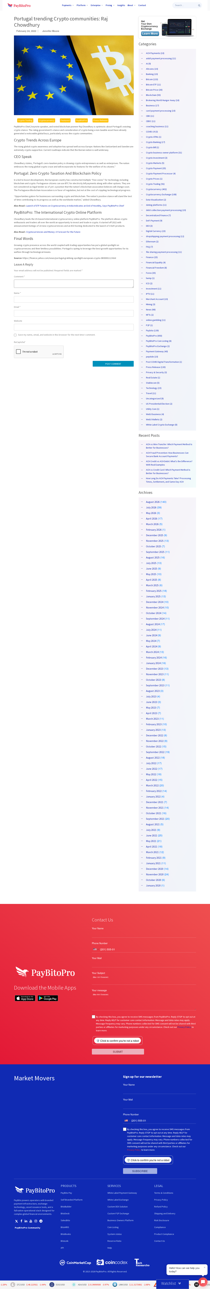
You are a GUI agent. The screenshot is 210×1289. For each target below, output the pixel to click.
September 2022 (155, 752)
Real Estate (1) (153, 377)
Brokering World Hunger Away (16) (162, 100)
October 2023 (153, 679)
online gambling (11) (156, 320)
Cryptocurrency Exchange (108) (161, 194)
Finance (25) (152, 257)
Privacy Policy (184, 1027)
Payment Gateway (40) (157, 351)
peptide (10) (152, 356)
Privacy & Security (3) (156, 372)
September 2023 (155, 685)
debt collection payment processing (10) (166, 210)
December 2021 (154, 802)
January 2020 (153, 885)
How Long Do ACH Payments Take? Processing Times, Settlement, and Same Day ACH (168, 480)
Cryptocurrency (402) (156, 189)
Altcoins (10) (152, 68)
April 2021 (151, 846)
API (62, 1247)
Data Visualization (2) (156, 199)
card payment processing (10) (160, 110)
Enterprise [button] (95, 5)
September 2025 (155, 552)
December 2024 (154, 602)
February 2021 (154, 857)
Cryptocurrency (46, 120)
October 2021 (153, 813)
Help (109, 1247)
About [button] (130, 5)
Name (17, 293)
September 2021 (155, 818)
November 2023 (155, 674)
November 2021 (155, 807)
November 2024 (155, 607)
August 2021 (153, 824)
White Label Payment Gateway (122, 1192)
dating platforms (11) (156, 204)
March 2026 (152, 524)
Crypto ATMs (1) (153, 136)
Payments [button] (66, 5)
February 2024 (154, 657)
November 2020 (155, 874)
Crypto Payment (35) (156, 168)
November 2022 (155, 741)
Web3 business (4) (155, 414)
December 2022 (154, 735)
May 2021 (151, 841)
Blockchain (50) (153, 95)
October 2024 (153, 613)
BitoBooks (66, 1234)
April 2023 (151, 713)
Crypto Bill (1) (152, 147)
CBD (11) (150, 115)
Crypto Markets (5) (155, 163)
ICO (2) (149, 283)
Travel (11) (151, 393)
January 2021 (153, 863)
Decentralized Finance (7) (158, 215)
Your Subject (98, 973)
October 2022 (153, 746)
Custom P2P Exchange (118, 1213)
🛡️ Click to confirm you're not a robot (117, 1041)
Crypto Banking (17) (155, 142)
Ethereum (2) (152, 241)
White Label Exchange (118, 1199)
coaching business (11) (157, 126)
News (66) (151, 309)
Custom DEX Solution (117, 1206)
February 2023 (154, 724)
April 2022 (151, 779)
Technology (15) (153, 388)
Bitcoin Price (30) (154, 89)
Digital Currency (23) (156, 231)
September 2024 (155, 618)
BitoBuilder (66, 1206)
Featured (65, 120)
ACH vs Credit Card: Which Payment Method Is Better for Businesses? (168, 471)
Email (17, 306)
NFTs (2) (150, 314)
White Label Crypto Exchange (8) (161, 424)
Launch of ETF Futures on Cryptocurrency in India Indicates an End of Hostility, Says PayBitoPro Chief (75, 205)
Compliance (160, 1227)
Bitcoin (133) (152, 79)
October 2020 (153, 880)
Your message (99, 990)
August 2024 (153, 624)
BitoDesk (65, 1213)
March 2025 (152, 585)
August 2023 (153, 690)
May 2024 (151, 640)
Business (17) (152, 105)
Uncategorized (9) (155, 398)
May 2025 (151, 574)
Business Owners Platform (120, 1220)
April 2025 (151, 579)
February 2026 (154, 529)
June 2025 (151, 568)
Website (18, 320)
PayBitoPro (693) (154, 335)
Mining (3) (150, 304)
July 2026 (151, 507)
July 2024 (151, 629)
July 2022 (151, 763)
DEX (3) (149, 225)
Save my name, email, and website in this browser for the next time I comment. (56, 334)
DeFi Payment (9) (154, 220)
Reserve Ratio (114, 1240)
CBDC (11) (150, 121)
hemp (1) (150, 278)
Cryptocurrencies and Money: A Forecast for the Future (53, 231)
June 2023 (151, 702)
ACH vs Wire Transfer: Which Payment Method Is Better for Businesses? (169, 446)
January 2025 (153, 596)
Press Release (100, 120)
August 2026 (153, 501)
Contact (142, 5)
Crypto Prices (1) (154, 178)
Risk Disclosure (161, 1220)
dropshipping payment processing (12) (165, 236)
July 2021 (151, 829)
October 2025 (153, 546)
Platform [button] (81, 5)
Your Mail (97, 958)
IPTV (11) (150, 293)
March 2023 (152, 718)
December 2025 (154, 535)
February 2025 (154, 590)
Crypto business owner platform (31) (164, 152)
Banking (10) (152, 74)
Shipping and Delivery (164, 1213)
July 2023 (151, 696)
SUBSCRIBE (140, 1171)
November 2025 (155, 540)
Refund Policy (161, 1206)
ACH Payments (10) (155, 53)
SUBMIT (118, 1051)
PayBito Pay (66, 1192)
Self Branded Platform (72, 1199)
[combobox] (96, 949)
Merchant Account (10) (157, 299)
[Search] (199, 5)
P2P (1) (149, 325)
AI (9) (148, 63)
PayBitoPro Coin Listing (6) (158, 340)
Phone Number (100, 943)
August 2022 (153, 757)
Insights (121, 5)
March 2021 (152, 852)
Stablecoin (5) (152, 382)
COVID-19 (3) (152, 131)
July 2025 (151, 563)
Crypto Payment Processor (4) (161, 173)
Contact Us (159, 1240)
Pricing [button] (109, 5)
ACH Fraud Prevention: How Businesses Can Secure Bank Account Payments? (167, 454)
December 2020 (154, 868)
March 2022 (152, 785)
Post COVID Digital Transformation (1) (164, 361)
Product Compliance (164, 1234)
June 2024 (151, 635)
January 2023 (153, 729)
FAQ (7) (149, 246)
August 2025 (153, 557)
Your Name (98, 928)
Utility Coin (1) (152, 408)
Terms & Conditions (163, 1192)
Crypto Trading (25, 120)
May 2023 (151, 707)
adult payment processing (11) (161, 58)
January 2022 (153, 796)
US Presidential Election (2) (159, 403)
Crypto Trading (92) (155, 183)
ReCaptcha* (19, 342)
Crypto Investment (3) (156, 157)
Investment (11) (153, 288)
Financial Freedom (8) (156, 267)
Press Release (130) (156, 367)
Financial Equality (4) (156, 262)
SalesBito (65, 1220)
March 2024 (152, 652)
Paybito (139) (152, 330)
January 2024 (153, 663)
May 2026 (151, 513)
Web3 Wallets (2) (154, 419)
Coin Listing (113, 1227)
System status (114, 1234)
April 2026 (151, 518)
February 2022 (154, 791)
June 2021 (151, 835)
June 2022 (151, 768)
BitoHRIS (65, 1227)
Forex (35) (151, 272)
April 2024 (151, 646)
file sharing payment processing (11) (164, 252)
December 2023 (154, 668)
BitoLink (64, 1240)
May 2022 (151, 774)
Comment (19, 276)
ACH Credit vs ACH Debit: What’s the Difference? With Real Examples (169, 463)
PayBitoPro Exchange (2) (158, 346)
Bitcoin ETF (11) (153, 84)
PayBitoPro (81, 120)
